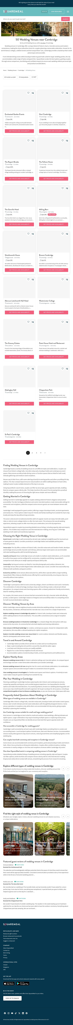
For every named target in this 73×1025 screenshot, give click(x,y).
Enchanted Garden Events (14, 114)
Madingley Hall (10, 390)
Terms (5, 955)
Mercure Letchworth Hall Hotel (16, 300)
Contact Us (6, 950)
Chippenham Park (45, 390)
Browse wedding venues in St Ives (14, 666)
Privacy (5, 957)
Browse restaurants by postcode (12, 936)
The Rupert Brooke (12, 162)
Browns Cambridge (46, 255)
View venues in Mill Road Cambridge (14, 628)
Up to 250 (9, 119)
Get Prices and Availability (19, 131)
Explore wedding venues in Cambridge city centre (19, 613)
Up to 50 (43, 167)
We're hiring (6, 953)
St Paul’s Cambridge (12, 434)
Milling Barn (43, 209)
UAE (4, 969)
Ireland (5, 965)
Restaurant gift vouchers (10, 934)
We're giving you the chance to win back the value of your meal (36, 3)
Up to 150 (9, 214)
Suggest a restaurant (9, 941)
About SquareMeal (8, 948)
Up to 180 (43, 119)
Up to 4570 (10, 167)
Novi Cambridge (45, 114)
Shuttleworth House (12, 255)
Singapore (6, 967)
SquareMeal (13, 12)
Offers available (52, 214)
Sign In (44, 11)
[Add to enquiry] (33, 93)
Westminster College (47, 300)
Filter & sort (11, 77)
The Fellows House (46, 162)
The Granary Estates (12, 343)
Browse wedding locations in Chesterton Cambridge (20, 622)
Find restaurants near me (10, 938)
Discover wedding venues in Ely (13, 660)
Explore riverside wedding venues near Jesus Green (19, 634)
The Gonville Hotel (12, 209)
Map (34, 77)
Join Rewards (56, 12)
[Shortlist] (28, 93)
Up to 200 (9, 260)
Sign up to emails (12, 998)
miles (43, 43)
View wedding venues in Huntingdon (15, 672)
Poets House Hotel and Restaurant (51, 343)
